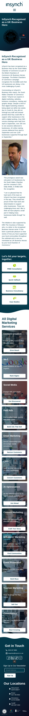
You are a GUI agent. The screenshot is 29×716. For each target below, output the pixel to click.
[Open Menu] (14, 10)
